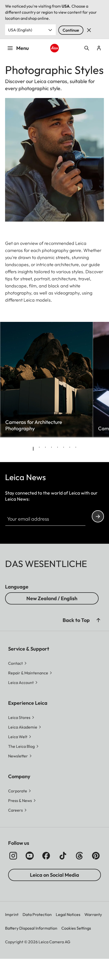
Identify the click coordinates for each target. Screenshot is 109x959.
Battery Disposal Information (31, 928)
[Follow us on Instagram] (13, 856)
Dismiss (89, 30)
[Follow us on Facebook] (46, 856)
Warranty (93, 914)
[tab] (33, 449)
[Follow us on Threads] (79, 856)
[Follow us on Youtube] (30, 856)
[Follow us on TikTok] (63, 856)
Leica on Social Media (54, 875)
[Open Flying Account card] (99, 48)
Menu (22, 48)
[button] (98, 620)
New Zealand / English (51, 598)
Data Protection (37, 914)
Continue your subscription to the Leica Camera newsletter (98, 516)
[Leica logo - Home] (54, 48)
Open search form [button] (87, 48)
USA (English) (20, 29)
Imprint (12, 914)
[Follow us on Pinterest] (96, 856)
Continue (71, 30)
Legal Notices (68, 914)
